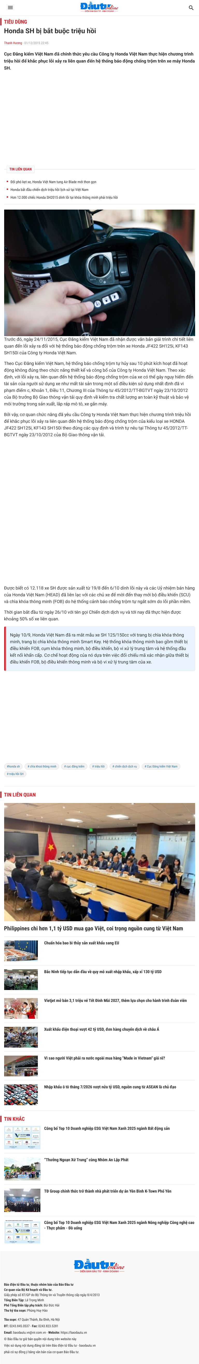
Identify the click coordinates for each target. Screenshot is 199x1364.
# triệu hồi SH (15, 774)
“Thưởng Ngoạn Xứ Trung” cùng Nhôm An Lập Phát (86, 1159)
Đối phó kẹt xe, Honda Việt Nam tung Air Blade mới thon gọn (53, 182)
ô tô (78, 404)
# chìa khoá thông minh (41, 766)
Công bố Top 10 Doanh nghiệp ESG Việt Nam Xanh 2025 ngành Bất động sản (107, 1128)
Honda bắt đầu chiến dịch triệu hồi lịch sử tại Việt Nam (50, 190)
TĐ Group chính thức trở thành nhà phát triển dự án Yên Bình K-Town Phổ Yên (108, 1191)
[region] (99, 118)
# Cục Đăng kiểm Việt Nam (161, 766)
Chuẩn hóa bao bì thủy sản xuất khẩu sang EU (81, 942)
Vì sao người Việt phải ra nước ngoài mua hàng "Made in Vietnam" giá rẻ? (104, 1058)
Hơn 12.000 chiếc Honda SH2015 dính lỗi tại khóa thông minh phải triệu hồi (64, 198)
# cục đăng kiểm (74, 766)
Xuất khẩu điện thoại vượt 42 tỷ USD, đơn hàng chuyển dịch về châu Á (101, 1029)
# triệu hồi (98, 766)
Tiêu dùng (15, 22)
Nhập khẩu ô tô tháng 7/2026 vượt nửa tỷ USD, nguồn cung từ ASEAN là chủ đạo (110, 1086)
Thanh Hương (13, 43)
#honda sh (13, 766)
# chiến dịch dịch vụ (124, 766)
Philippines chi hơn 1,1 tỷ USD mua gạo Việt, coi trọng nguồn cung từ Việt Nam (93, 928)
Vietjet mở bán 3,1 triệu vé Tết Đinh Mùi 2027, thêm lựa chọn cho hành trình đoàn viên (115, 1000)
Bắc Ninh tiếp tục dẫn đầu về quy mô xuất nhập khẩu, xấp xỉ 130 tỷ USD (103, 971)
